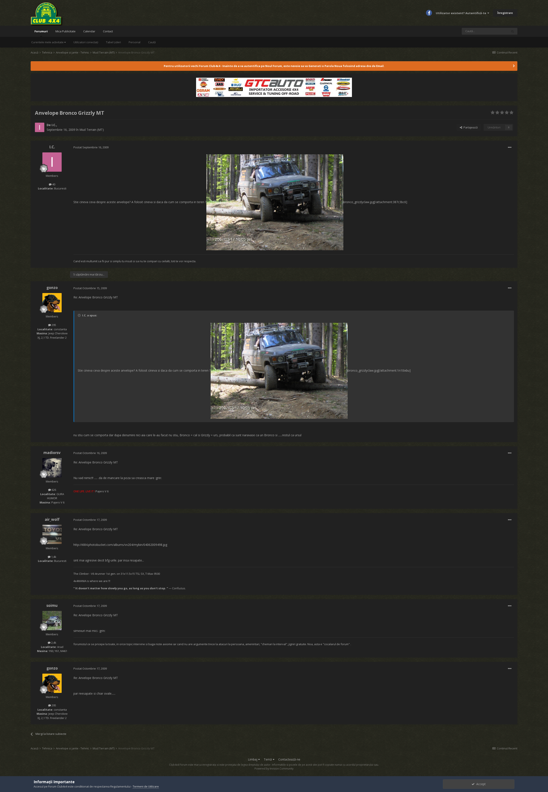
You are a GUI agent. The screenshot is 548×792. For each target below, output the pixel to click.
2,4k (53, 643)
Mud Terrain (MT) (91, 130)
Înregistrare (505, 13)
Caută (152, 42)
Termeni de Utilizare (146, 786)
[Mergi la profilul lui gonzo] (52, 302)
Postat (91, 147)
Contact (108, 31)
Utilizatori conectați (85, 42)
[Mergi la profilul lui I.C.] (39, 127)
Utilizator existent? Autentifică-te (461, 13)
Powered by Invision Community (274, 768)
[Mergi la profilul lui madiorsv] (52, 467)
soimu (52, 605)
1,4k (53, 557)
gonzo (52, 287)
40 (53, 184)
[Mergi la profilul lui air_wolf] (52, 534)
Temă (268, 759)
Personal (134, 42)
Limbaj (253, 759)
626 (53, 490)
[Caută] (512, 31)
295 (53, 325)
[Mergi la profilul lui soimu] (52, 620)
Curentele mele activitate (47, 42)
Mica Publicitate (65, 31)
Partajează (470, 127)
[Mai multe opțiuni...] (509, 147)
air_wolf (52, 519)
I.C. (54, 125)
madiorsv (52, 452)
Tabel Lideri (113, 42)
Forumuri (41, 31)
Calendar (89, 31)
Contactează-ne (289, 759)
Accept (480, 784)
